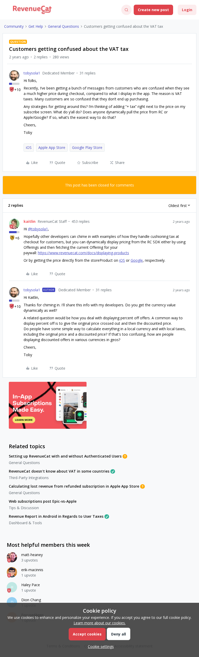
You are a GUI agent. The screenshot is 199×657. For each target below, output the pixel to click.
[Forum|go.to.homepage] (32, 10)
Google (137, 260)
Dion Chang (31, 599)
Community (14, 26)
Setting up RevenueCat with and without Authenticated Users (65, 456)
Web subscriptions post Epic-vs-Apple (42, 501)
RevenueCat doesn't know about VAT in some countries (59, 471)
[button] (6, 10)
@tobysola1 (38, 228)
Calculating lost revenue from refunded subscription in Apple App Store (74, 486)
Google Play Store (87, 147)
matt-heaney (32, 554)
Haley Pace (30, 584)
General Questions (63, 26)
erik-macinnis (32, 569)
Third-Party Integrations (29, 477)
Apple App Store (51, 147)
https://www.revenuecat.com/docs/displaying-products (83, 252)
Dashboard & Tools (25, 522)
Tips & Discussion (24, 507)
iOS (29, 147)
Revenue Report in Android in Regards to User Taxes (56, 516)
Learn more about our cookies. (100, 622)
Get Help (36, 26)
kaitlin (29, 221)
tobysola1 (32, 73)
